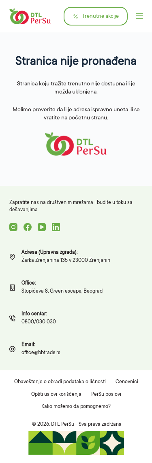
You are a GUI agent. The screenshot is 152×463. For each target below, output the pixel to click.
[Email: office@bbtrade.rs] (12, 349)
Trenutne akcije (100, 16)
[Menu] (139, 16)
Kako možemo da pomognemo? (76, 407)
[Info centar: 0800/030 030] (12, 318)
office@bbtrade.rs (40, 353)
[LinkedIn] (56, 227)
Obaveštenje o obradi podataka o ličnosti (60, 382)
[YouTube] (42, 227)
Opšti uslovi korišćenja (56, 394)
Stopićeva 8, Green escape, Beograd (62, 291)
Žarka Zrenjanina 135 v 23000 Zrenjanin (65, 260)
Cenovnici (127, 382)
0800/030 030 (38, 322)
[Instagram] (13, 227)
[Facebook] (28, 227)
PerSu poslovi (106, 394)
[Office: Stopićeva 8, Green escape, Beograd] (12, 288)
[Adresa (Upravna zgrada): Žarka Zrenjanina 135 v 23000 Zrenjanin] (12, 257)
